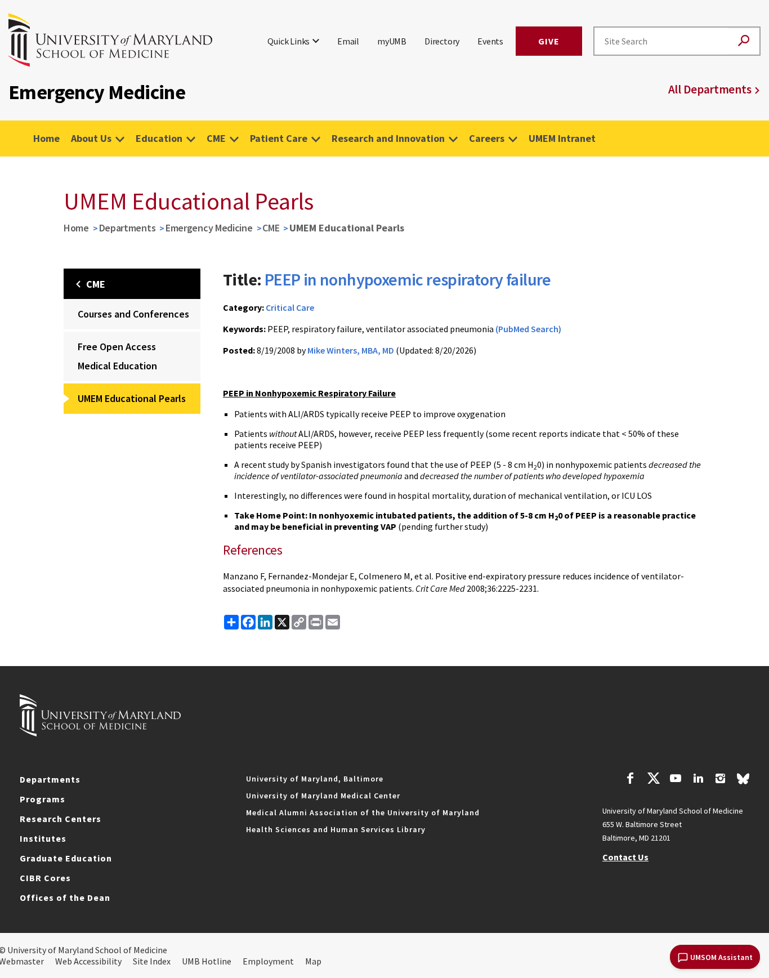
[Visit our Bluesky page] (743, 781)
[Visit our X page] (653, 779)
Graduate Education (66, 858)
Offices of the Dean (65, 897)
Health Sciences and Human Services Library (336, 829)
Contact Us (625, 857)
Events (490, 41)
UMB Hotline (206, 961)
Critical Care (290, 307)
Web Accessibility (88, 961)
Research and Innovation (388, 138)
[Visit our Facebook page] (630, 779)
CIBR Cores (45, 877)
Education (159, 138)
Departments (127, 227)
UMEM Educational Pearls (132, 398)
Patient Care (278, 138)
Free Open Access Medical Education (117, 356)
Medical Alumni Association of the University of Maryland (363, 812)
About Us (91, 138)
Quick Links (288, 41)
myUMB (391, 41)
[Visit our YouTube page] (675, 779)
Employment (268, 961)
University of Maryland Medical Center (323, 796)
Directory (441, 41)
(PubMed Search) (528, 328)
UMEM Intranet (562, 138)
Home (46, 138)
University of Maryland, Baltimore (314, 779)
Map (313, 961)
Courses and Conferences (133, 313)
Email (348, 41)
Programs (42, 799)
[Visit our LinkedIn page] (698, 779)
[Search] (743, 41)
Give (549, 41)
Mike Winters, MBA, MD (350, 350)
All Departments (710, 89)
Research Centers (60, 818)
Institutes (43, 838)
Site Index (152, 961)
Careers (486, 138)
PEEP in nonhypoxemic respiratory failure (408, 279)
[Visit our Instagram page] (720, 779)
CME (216, 138)
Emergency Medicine (209, 227)
